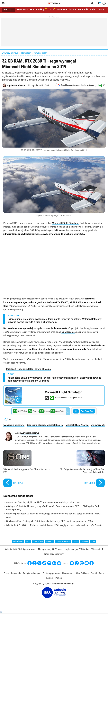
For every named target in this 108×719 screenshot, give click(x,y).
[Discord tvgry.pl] (87, 563)
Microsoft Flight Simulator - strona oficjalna (28, 369)
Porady (49, 541)
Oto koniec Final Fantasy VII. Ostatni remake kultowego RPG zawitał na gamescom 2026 (49, 521)
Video (93, 9)
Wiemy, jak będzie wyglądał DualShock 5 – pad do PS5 (28, 469)
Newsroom (22, 9)
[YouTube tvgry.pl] (72, 563)
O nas (6, 573)
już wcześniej (68, 332)
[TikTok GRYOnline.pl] (44, 563)
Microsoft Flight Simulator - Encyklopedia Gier (54, 395)
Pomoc (58, 578)
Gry (32, 9)
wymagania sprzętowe (13, 425)
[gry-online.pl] (54, 3)
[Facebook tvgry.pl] (91, 563)
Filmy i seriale (63, 541)
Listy (51, 9)
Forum (101, 9)
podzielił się (55, 230)
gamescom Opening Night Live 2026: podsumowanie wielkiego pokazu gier (43, 502)
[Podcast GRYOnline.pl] (49, 563)
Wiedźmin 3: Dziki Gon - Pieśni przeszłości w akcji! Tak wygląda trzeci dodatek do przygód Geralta (54, 525)
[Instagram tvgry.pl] (82, 563)
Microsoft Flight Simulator (65, 223)
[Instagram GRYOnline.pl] (34, 563)
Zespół (94, 573)
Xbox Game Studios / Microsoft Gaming (45, 425)
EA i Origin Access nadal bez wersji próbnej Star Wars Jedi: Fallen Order (80, 469)
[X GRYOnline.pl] (39, 563)
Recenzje (62, 9)
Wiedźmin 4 (97, 549)
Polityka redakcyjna (31, 573)
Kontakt (49, 578)
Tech (75, 541)
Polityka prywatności (52, 573)
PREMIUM (9, 9)
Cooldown (38, 541)
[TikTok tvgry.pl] (77, 563)
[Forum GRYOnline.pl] (59, 563)
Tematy (84, 541)
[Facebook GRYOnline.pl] (29, 563)
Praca (101, 573)
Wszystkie (18, 541)
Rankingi (40, 9)
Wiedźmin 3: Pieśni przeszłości (20, 549)
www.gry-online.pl (10, 53)
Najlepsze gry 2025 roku (77, 549)
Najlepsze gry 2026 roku (50, 549)
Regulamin (16, 573)
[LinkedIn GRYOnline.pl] (54, 563)
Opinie (72, 9)
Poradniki (83, 9)
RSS (93, 541)
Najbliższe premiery (54, 554)
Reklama (85, 573)
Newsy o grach (40, 53)
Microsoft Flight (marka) (77, 425)
